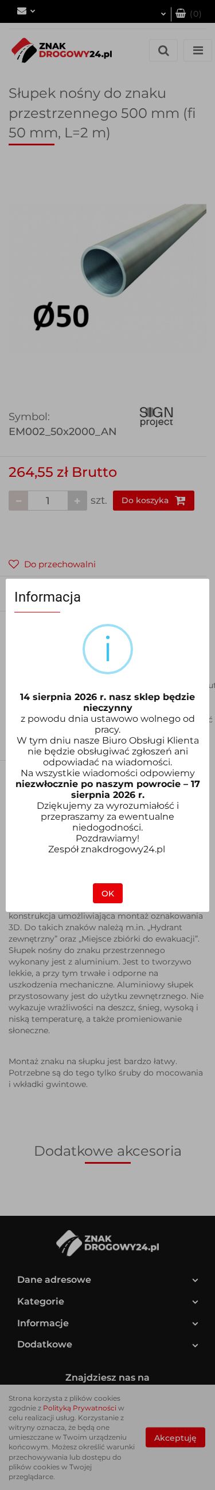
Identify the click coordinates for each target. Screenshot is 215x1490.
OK (107, 893)
